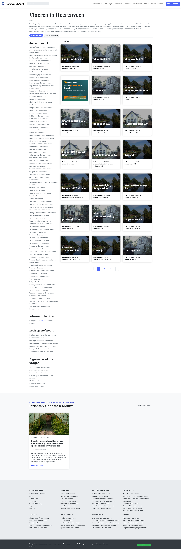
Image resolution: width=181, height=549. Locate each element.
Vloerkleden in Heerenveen (39, 276)
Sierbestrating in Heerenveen (40, 169)
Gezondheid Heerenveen (70, 503)
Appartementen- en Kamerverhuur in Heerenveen (43, 51)
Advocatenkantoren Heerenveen (104, 525)
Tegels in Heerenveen (37, 196)
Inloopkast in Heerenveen (38, 91)
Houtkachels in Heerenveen (39, 72)
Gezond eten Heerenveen (70, 508)
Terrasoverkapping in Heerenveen (42, 201)
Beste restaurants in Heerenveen (41, 373)
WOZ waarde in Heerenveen (39, 298)
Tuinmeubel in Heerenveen (39, 240)
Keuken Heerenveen (68, 518)
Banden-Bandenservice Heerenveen (105, 523)
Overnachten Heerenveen (132, 506)
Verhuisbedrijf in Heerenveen (40, 249)
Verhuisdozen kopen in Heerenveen (42, 252)
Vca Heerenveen (67, 520)
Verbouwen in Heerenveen (39, 246)
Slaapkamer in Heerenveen (39, 174)
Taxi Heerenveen (67, 499)
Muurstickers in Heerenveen (39, 124)
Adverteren (173, 4)
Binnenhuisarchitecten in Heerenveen (43, 55)
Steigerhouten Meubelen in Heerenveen (39, 178)
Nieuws (153, 4)
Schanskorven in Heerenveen (40, 155)
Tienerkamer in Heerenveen (39, 210)
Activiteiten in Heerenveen (39, 370)
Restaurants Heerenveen (101, 494)
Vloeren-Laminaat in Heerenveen (41, 271)
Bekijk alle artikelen (144, 405)
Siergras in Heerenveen (38, 172)
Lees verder (37, 465)
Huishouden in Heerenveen (39, 77)
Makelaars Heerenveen (38, 528)
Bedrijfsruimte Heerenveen (133, 525)
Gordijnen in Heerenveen (38, 69)
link (42, 321)
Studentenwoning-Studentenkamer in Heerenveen (43, 183)
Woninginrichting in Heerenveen (41, 287)
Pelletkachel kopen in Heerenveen (42, 135)
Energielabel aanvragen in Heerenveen (43, 343)
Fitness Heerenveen (36, 386)
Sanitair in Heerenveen (37, 152)
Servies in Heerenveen (37, 166)
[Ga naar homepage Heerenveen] (12, 4)
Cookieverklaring (35, 503)
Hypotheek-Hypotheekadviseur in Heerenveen (41, 87)
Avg (30, 506)
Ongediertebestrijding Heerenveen (135, 528)
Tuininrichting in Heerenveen (39, 238)
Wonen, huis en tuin (40, 438)
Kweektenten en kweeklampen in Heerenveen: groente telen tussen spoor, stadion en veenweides (47, 443)
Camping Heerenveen (131, 503)
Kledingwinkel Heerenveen (70, 523)
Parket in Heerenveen (37, 133)
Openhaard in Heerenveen (39, 130)
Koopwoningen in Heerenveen (40, 108)
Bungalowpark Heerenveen (133, 511)
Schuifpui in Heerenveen (38, 158)
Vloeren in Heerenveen (37, 268)
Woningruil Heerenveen (131, 518)
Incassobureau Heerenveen (133, 523)
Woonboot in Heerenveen (38, 296)
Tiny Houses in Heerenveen (39, 215)
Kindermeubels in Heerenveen (40, 102)
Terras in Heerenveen (37, 199)
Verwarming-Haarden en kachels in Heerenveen (42, 261)
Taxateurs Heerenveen (37, 523)
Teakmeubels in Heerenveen (40, 193)
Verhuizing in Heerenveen (38, 254)
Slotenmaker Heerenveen (101, 528)
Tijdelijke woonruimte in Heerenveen (42, 213)
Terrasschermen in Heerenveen (41, 204)
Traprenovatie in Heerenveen (40, 221)
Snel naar (96, 4)
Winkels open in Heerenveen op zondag (41, 377)
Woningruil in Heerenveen (38, 290)
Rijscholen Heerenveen (69, 494)
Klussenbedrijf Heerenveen (39, 518)
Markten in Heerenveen (38, 381)
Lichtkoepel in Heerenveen (39, 116)
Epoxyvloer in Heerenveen (39, 63)
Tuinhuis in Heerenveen (37, 235)
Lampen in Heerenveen (38, 113)
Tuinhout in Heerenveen (38, 232)
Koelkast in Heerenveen (38, 105)
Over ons (32, 501)
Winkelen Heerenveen (131, 494)
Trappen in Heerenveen (38, 218)
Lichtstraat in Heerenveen (39, 119)
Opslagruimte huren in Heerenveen (42, 341)
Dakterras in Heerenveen (38, 58)
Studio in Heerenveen (37, 188)
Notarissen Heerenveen (38, 520)
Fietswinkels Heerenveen (70, 496)
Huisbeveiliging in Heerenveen (40, 75)
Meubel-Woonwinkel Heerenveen (135, 496)
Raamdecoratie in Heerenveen (40, 144)
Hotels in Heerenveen (37, 384)
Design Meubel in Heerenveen (40, 61)
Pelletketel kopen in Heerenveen (41, 138)
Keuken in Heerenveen (37, 99)
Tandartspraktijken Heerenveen (103, 501)
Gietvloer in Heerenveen (38, 66)
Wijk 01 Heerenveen (51, 35)
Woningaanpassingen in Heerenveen (42, 285)
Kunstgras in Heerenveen (38, 110)
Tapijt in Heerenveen (37, 190)
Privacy (32, 508)
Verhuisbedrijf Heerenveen (101, 508)
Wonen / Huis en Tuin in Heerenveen (42, 47)
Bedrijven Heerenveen (123, 4)
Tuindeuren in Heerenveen (39, 227)
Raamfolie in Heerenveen (38, 147)
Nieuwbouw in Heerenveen (39, 127)
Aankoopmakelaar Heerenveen (41, 352)
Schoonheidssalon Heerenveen (103, 499)
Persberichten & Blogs (141, 4)
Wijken (111, 4)
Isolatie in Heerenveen (37, 96)
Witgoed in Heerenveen (38, 282)
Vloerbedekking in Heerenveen (40, 265)
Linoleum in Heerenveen (38, 121)
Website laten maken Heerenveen (73, 525)
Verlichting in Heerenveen (39, 257)
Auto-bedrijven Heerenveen (102, 518)
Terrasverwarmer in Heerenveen (41, 207)
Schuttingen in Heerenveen (39, 160)
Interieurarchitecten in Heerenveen (42, 94)
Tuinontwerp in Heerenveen (39, 243)
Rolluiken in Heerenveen (38, 149)
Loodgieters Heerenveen (101, 503)
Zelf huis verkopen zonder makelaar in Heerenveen (43, 302)
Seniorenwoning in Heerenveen (40, 163)
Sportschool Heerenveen (70, 528)
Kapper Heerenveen (68, 501)
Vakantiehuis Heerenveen (132, 508)
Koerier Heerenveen (36, 338)
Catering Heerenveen (100, 496)
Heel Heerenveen (36, 35)
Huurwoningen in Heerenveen (40, 83)
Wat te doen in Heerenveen (39, 367)
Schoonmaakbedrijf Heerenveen (41, 525)
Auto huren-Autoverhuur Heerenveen (105, 520)
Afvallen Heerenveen (68, 506)
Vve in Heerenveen (36, 279)
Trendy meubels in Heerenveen (41, 224)
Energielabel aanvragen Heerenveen (43, 349)
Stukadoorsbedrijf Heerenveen (103, 506)
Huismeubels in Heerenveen (39, 80)
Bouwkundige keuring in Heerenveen (42, 346)
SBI (106, 4)
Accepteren (144, 545)
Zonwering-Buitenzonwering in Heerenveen (40, 307)
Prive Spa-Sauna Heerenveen (134, 520)
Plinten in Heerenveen (37, 141)
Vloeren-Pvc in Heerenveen (39, 273)
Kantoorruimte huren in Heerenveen (42, 335)
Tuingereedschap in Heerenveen (41, 229)
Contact (160, 4)
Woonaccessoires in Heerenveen (41, 293)
